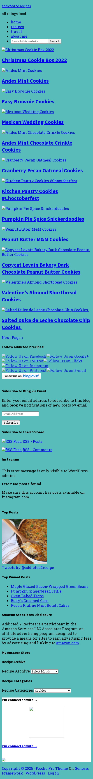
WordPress (35, 773)
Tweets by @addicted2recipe (28, 567)
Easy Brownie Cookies (28, 101)
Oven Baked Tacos (27, 595)
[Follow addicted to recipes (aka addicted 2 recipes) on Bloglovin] (21, 377)
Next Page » (12, 337)
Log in (53, 773)
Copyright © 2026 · (19, 768)
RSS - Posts (32, 441)
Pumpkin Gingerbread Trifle (36, 591)
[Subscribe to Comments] (12, 449)
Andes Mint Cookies (25, 80)
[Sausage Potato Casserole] (24, 562)
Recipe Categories (18, 690)
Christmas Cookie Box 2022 (34, 60)
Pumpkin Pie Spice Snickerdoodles (43, 218)
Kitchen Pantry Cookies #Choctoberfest (30, 195)
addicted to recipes (16, 6)
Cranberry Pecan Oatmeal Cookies (42, 170)
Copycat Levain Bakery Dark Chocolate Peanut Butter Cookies (41, 268)
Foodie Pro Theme (52, 768)
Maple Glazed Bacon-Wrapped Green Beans (49, 586)
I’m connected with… (19, 746)
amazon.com (67, 642)
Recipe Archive (16, 671)
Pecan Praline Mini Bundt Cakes (40, 605)
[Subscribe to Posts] (12, 441)
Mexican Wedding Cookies (33, 121)
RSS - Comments (37, 449)
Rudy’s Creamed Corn (30, 600)
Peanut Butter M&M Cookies (35, 239)
